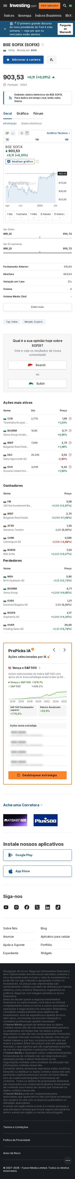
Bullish (41, 383)
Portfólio (46, 945)
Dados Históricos (31, 123)
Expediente (10, 953)
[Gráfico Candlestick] (7, 133)
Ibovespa (24, 15)
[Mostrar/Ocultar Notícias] (27, 133)
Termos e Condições (15, 1127)
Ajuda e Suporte (14, 945)
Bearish (41, 365)
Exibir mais (37, 306)
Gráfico (23, 113)
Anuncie (8, 936)
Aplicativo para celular (55, 936)
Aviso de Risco (12, 1153)
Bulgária (38, 322)
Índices (9, 15)
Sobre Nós (10, 928)
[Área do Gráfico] (13, 133)
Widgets (46, 953)
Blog (44, 928)
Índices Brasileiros (48, 15)
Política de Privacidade (16, 1140)
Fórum (38, 113)
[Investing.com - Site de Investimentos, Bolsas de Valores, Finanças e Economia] (23, 5)
